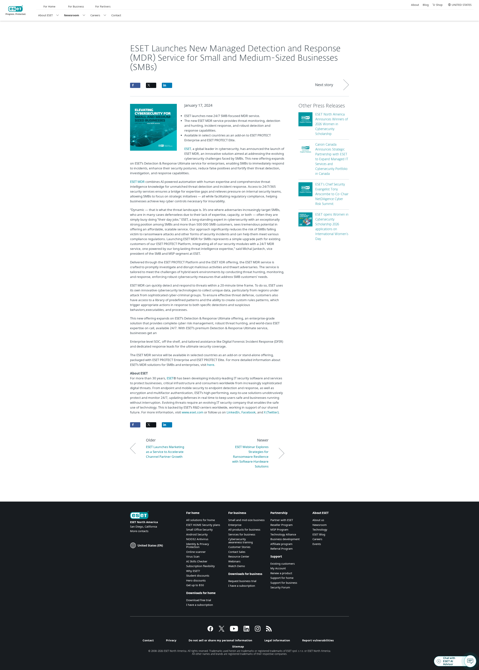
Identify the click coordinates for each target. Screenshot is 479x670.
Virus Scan (192, 556)
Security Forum (280, 587)
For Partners (103, 6)
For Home (49, 6)
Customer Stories (239, 547)
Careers (95, 15)
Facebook (248, 412)
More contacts (139, 531)
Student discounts (197, 575)
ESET (187, 149)
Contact (116, 15)
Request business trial (242, 581)
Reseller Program (281, 525)
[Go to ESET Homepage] (16, 10)
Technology (319, 529)
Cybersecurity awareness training (240, 540)
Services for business (241, 534)
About (415, 5)
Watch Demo (236, 566)
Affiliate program (281, 544)
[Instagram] (257, 630)
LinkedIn (233, 412)
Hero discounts (196, 580)
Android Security (197, 534)
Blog (426, 5)
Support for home (281, 578)
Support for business (283, 582)
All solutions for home (200, 520)
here (210, 365)
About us (318, 520)
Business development (285, 539)
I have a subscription (199, 605)
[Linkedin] (246, 630)
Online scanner (196, 552)
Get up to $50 (195, 585)
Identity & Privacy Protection (197, 545)
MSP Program (279, 529)
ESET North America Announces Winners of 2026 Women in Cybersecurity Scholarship (331, 124)
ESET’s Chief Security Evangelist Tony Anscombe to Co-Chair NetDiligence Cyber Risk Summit (331, 194)
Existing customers (282, 563)
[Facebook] (210, 630)
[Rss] (269, 630)
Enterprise (234, 525)
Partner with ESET (281, 520)
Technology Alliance (283, 534)
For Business (76, 6)
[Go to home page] (139, 515)
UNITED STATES (462, 5)
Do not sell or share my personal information (220, 640)
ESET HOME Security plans (203, 525)
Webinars (234, 561)
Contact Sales (236, 552)
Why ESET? (193, 571)
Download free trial (198, 600)
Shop (439, 5)
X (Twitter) (271, 412)
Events (316, 544)
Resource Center (238, 556)
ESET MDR (137, 181)
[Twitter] (221, 630)
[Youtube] (234, 630)
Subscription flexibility (200, 566)
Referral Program (281, 548)
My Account (278, 568)
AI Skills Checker (196, 561)
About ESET (45, 15)
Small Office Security (199, 529)
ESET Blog (318, 534)
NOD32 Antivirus (197, 539)
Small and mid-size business (246, 520)
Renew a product (281, 573)
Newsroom (71, 15)
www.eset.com (192, 412)
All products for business (244, 529)
